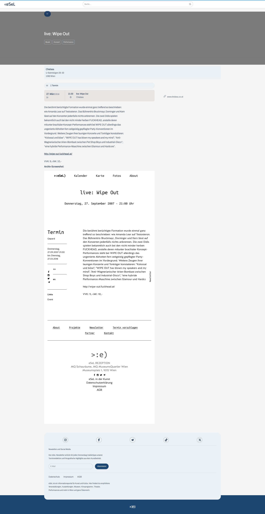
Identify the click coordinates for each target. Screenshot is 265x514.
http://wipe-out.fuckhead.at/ (58, 153)
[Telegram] (132, 440)
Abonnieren (101, 466)
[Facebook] (99, 440)
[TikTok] (166, 440)
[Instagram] (65, 440)
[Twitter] (199, 440)
